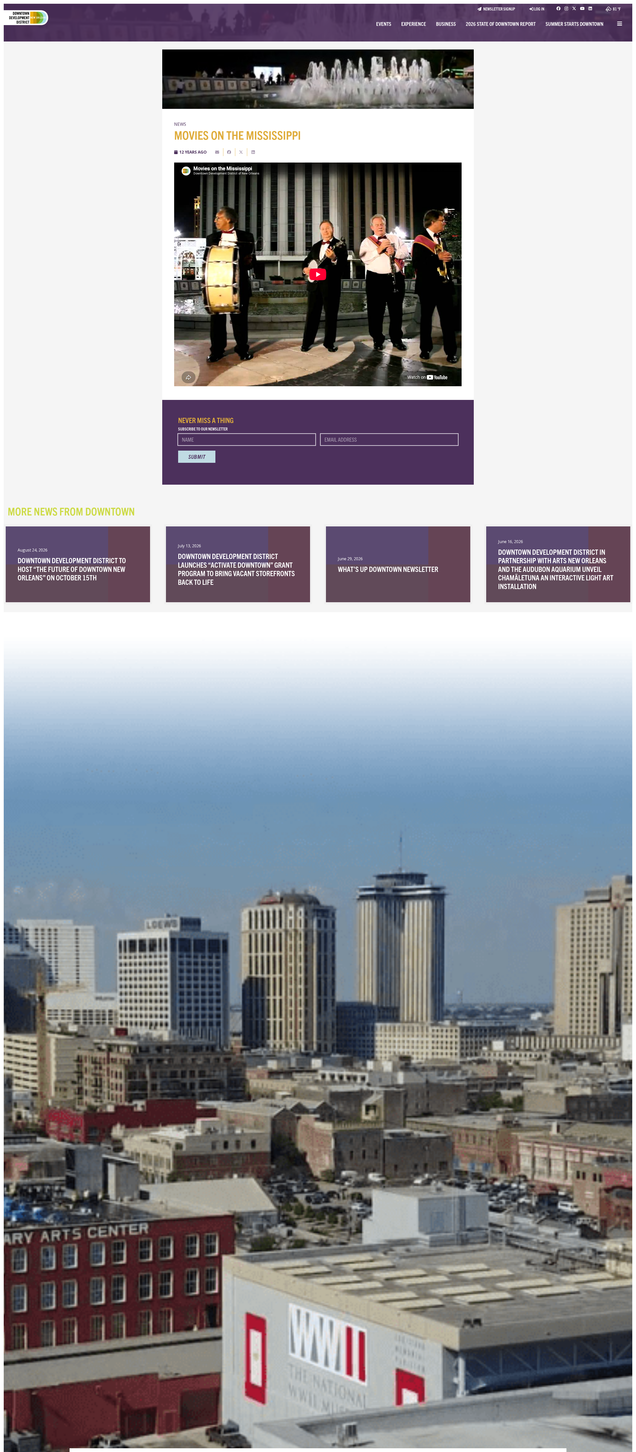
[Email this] (217, 152)
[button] (619, 23)
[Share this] (229, 152)
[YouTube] (582, 8)
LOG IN (538, 8)
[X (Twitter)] (574, 8)
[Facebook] (558, 8)
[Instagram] (566, 8)
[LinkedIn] (590, 8)
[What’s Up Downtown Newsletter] (398, 564)
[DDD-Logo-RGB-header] (24, 17)
